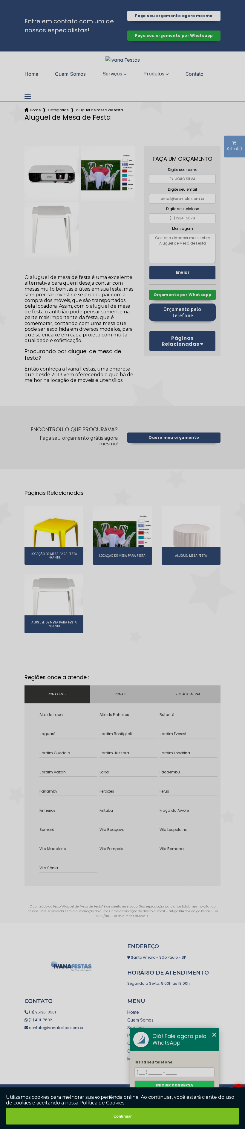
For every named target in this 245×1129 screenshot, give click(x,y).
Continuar (123, 1116)
